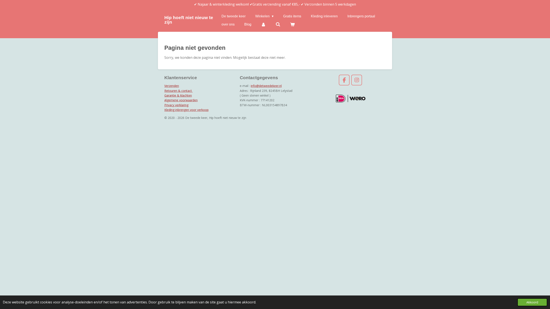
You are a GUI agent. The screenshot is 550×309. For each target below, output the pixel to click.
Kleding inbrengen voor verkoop (186, 110)
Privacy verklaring (176, 105)
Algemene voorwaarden (181, 100)
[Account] (263, 24)
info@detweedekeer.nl (266, 86)
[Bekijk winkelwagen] (292, 24)
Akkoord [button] (532, 302)
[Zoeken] (277, 24)
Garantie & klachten (178, 95)
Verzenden (171, 86)
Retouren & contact (178, 91)
